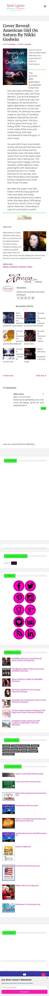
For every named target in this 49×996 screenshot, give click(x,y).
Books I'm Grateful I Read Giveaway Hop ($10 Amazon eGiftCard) (30, 820)
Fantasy (14, 748)
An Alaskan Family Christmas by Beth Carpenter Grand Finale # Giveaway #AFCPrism (26, 723)
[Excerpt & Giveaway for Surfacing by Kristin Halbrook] (8, 335)
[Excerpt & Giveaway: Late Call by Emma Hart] (30, 335)
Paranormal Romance (11, 751)
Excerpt (6, 748)
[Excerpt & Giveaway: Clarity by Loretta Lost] (8, 353)
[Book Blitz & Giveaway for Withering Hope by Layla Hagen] (8, 317)
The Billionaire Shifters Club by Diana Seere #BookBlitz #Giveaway (28, 670)
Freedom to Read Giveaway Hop (27, 866)
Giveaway (23, 748)
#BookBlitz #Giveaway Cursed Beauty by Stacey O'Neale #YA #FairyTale (27, 659)
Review (24, 751)
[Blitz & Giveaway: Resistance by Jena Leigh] (30, 353)
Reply (43, 408)
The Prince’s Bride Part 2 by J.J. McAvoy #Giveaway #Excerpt (26, 691)
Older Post (40, 376)
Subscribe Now (24, 992)
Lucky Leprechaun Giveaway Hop (28, 782)
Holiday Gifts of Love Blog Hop (27, 886)
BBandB (6, 745)
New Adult (33, 748)
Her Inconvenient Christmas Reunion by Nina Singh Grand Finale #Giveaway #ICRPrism (28, 711)
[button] (24, 979)
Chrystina (12, 44)
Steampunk (33, 751)
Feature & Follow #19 (23, 847)
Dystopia (35, 745)
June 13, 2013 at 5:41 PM (21, 397)
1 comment (27, 44)
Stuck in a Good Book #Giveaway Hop (29, 774)
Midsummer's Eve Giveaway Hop (27, 904)
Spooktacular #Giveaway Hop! (26, 805)
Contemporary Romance (20, 745)
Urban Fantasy (8, 754)
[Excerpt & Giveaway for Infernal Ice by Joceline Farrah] (30, 317)
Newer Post (9, 376)
